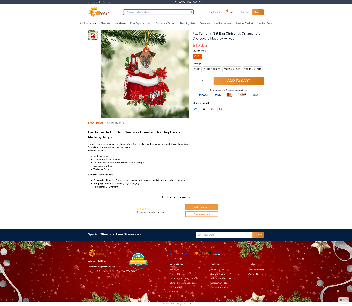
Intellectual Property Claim (182, 278)
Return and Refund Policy (222, 278)
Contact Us (253, 274)
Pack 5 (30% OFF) (232, 69)
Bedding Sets (187, 23)
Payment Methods (219, 287)
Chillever (166, 304)
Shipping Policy (217, 274)
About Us (174, 269)
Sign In (257, 12)
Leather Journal (223, 23)
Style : (199, 50)
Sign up (258, 235)
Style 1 (197, 56)
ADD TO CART (238, 81)
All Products (87, 23)
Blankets (105, 23)
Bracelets (205, 23)
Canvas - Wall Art (166, 23)
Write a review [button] (202, 207)
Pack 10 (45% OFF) (252, 69)
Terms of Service (177, 274)
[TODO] (196, 109)
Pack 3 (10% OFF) (212, 69)
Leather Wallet (244, 23)
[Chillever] (99, 12)
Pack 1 (197, 69)
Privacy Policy (217, 269)
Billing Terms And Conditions (183, 282)
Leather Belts (264, 23)
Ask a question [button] (202, 214)
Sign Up (244, 12)
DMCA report (175, 287)
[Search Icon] (191, 12)
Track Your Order (256, 269)
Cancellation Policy (219, 282)
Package (197, 63)
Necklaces (120, 23)
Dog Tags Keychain (140, 23)
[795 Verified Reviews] (138, 271)
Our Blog (173, 291)
